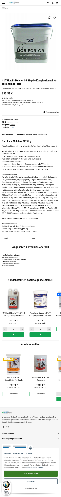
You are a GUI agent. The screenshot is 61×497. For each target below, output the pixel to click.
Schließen (31, 481)
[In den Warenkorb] (13, 334)
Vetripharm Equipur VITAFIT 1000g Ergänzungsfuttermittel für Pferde (40, 314)
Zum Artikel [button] (13, 394)
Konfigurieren (31, 488)
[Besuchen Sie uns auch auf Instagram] (7, 426)
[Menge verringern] (5, 329)
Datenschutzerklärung (34, 467)
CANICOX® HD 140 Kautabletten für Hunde (14, 379)
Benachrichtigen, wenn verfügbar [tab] (32, 134)
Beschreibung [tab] (7, 134)
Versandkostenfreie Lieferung (22, 100)
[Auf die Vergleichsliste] (49, 18)
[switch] (6, 492)
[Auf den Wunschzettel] (54, 18)
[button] (48, 2)
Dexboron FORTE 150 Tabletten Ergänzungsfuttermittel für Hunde (40, 379)
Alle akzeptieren (31, 473)
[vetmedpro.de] (14, 3)
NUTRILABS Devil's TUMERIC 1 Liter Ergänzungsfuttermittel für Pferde (13, 314)
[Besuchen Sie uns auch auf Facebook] (3, 426)
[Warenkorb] (57, 2)
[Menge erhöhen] (22, 329)
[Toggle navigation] (3, 2)
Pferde (12, 125)
